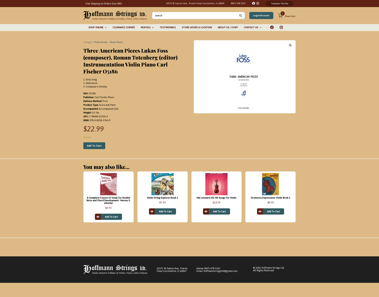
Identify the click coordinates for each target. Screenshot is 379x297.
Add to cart (94, 145)
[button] (290, 45)
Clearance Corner (124, 27)
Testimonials (168, 27)
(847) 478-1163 (238, 3)
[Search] (240, 15)
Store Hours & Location (197, 27)
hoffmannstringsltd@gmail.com (220, 271)
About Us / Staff (228, 27)
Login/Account (261, 15)
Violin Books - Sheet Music (108, 42)
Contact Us (251, 27)
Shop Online (96, 27)
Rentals (146, 27)
